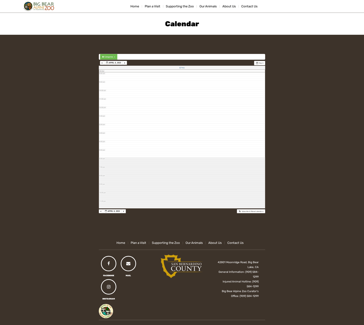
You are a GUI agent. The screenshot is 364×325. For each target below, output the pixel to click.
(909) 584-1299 (249, 296)
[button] (251, 211)
